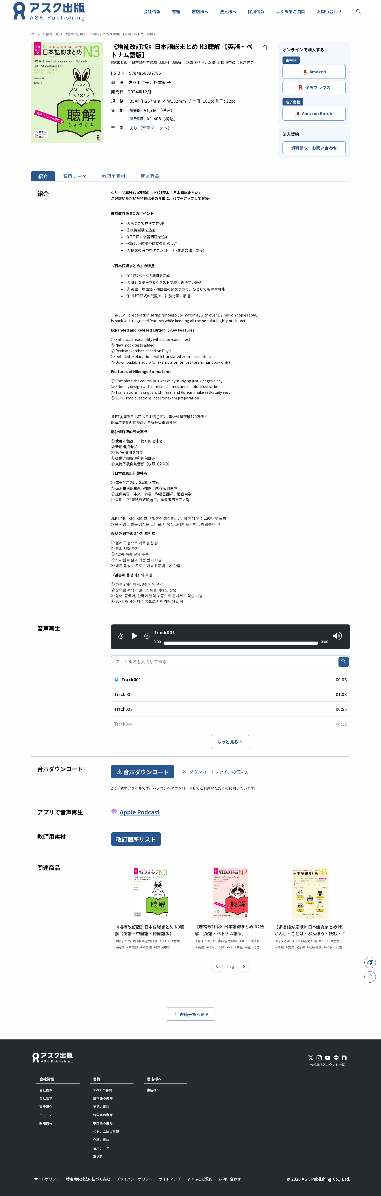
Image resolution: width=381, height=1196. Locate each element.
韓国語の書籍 (102, 1115)
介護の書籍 (101, 1139)
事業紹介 (45, 1106)
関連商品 (150, 176)
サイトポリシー (47, 1178)
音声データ (75, 176)
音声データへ (155, 128)
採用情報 (45, 1123)
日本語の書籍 (102, 1098)
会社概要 (45, 1090)
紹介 (43, 176)
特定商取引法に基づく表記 (88, 1178)
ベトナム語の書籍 (106, 1131)
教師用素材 (113, 176)
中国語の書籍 (102, 1123)
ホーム (36, 34)
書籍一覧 (52, 34)
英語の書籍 (101, 1106)
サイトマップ (170, 1178)
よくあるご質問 (200, 1178)
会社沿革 (45, 1098)
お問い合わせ (230, 1178)
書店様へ (154, 1078)
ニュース (45, 1115)
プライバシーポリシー (134, 1178)
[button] (217, 967)
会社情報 (46, 1078)
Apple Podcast (140, 811)
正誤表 (98, 1156)
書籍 (96, 1078)
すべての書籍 (102, 1090)
